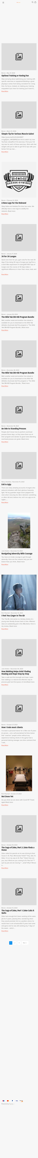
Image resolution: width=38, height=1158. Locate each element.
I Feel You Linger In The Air (13, 616)
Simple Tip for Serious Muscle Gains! (18, 134)
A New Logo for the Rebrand (14, 203)
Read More (5, 91)
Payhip (11, 1104)
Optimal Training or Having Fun (15, 76)
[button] (14, 1104)
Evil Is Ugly (6, 485)
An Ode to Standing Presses (14, 429)
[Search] (32, 2)
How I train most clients (12, 728)
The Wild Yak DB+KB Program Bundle (18, 317)
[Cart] (36, 2)
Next (24, 943)
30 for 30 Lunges (9, 257)
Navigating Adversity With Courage (17, 554)
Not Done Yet (7, 797)
